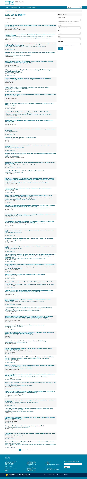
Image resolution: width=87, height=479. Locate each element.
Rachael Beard (20, 326)
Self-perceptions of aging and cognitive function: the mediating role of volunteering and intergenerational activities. (28, 70)
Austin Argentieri (21, 38)
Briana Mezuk (34, 164)
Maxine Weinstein (25, 427)
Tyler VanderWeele (13, 268)
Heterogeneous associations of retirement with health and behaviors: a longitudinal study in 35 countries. (30, 129)
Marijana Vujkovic (25, 198)
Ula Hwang (51, 284)
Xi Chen (46, 284)
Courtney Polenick (22, 310)
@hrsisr (7, 469)
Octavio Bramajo (8, 334)
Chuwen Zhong (8, 164)
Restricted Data (30, 463)
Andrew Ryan (16, 224)
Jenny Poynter (32, 198)
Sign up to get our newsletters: (71, 461)
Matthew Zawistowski (39, 301)
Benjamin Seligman (9, 147)
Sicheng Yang (19, 182)
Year (59, 36)
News (48, 462)
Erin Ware (32, 301)
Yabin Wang (7, 248)
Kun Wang (13, 232)
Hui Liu (12, 123)
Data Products (22, 7)
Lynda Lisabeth (26, 334)
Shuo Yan (7, 435)
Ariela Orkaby (21, 147)
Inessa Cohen (33, 284)
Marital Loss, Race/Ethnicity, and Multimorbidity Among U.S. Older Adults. (25, 170)
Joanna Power (30, 385)
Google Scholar (7, 30)
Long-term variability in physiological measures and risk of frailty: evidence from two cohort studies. (30, 246)
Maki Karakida (8, 172)
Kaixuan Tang (13, 240)
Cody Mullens (38, 46)
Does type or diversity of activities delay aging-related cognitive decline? (24, 426)
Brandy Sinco (22, 46)
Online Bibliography (31, 467)
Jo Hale (6, 394)
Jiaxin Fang (18, 240)
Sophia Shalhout (15, 114)
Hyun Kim (27, 224)
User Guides (29, 469)
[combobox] (64, 28)
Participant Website (31, 461)
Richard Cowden (23, 267)
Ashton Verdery (16, 275)
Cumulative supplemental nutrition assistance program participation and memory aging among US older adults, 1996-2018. (29, 409)
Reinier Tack (14, 36)
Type (59, 30)
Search (60, 48)
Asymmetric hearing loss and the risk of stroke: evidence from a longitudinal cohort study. (29, 238)
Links (48, 467)
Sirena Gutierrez (22, 208)
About (7, 7)
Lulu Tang (7, 350)
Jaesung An (13, 342)
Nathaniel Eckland (14, 435)
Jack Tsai (20, 268)
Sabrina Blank (8, 156)
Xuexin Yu (7, 411)
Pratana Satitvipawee (22, 293)
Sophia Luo (7, 301)
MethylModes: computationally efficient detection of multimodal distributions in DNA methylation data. (28, 299)
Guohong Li (28, 402)
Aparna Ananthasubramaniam (24, 164)
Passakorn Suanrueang (42, 293)
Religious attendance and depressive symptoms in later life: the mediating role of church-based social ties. (29, 121)
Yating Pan (30, 182)
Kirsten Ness (46, 198)
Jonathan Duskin (13, 38)
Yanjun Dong (8, 232)
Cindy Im (7, 198)
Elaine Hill (26, 319)
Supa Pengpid (8, 88)
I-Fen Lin (13, 215)
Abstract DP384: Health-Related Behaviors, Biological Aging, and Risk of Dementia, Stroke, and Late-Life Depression (30, 34)
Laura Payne (19, 342)
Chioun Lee (12, 427)
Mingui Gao (7, 123)
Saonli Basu (18, 199)
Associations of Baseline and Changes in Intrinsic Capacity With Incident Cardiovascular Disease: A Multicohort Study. (28, 348)
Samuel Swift (8, 258)
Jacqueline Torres (47, 208)
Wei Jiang (20, 248)
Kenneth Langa (43, 444)
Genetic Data (29, 465)
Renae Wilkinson (8, 267)
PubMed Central (12, 58)
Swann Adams (48, 114)
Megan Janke (8, 342)
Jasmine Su (20, 284)
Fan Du (39, 182)
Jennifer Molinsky (51, 267)
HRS (7, 470)
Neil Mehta (32, 334)
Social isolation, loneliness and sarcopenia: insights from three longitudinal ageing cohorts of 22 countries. (30, 400)
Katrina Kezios (13, 411)
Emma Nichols (8, 208)
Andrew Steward (18, 72)
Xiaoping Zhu (30, 350)
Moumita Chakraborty (18, 334)
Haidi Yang (21, 419)
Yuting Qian (7, 284)
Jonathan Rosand (29, 38)
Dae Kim (16, 147)
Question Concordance (31, 468)
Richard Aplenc (33, 199)
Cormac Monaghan (9, 385)
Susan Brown (8, 215)
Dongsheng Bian (34, 402)
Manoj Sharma (17, 368)
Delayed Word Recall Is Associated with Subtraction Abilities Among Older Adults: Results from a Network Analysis (30, 26)
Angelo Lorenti (12, 394)
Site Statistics (49, 468)
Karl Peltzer (14, 88)
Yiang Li (6, 97)
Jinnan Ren (7, 189)
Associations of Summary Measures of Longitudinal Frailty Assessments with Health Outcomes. (27, 145)
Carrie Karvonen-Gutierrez (27, 444)
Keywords (60, 41)
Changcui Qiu (13, 350)
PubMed (8, 49)
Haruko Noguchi (14, 131)
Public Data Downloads (31, 462)
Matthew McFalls (8, 224)
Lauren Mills (12, 198)
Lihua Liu (14, 182)
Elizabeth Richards (36, 376)
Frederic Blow (37, 310)
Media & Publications (31, 7)
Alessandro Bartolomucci (18, 55)
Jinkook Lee (40, 208)
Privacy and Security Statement (53, 469)
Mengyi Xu (12, 139)
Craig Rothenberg (41, 284)
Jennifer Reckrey (32, 319)
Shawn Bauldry (28, 376)
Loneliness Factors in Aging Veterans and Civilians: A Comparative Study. (24, 325)
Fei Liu (21, 350)
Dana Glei (7, 427)
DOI (5, 40)
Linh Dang (14, 164)
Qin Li (6, 419)
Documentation (14, 7)
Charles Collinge (8, 55)
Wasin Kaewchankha (31, 293)
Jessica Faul (29, 368)
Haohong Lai (11, 419)
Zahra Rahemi (8, 114)
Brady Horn (13, 258)
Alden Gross (18, 444)
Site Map (48, 463)
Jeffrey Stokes (15, 172)
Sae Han (7, 81)
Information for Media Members (53, 464)
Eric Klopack (7, 359)
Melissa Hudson (39, 198)
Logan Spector (12, 199)
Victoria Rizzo (19, 232)
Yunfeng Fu (25, 182)
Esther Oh (7, 46)
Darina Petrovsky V (33, 114)
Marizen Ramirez (41, 224)
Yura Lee (7, 72)
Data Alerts (49, 465)
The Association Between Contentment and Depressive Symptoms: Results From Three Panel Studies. (30, 433)
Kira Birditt (15, 310)
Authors (60, 25)
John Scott (44, 46)
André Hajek (20, 88)
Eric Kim (7, 268)
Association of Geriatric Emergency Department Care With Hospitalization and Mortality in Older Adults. (29, 282)
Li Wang (25, 350)
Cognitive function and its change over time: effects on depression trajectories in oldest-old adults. (29, 103)
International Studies (31, 470)
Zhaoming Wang (25, 199)
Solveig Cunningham (20, 394)
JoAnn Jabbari (8, 326)
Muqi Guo (7, 444)
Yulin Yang (35, 208)
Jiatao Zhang (22, 402)
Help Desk (49, 461)
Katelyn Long (31, 267)
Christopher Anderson (45, 38)
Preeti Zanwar (41, 114)
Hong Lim (7, 139)
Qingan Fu (35, 182)
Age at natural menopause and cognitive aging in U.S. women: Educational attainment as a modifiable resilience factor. (29, 442)
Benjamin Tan (42, 36)
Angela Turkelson (9, 310)
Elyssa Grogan (27, 284)
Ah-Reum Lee (29, 208)
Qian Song (20, 172)
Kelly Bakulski (26, 301)
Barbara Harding (20, 258)
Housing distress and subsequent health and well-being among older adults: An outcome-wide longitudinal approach (30, 265)
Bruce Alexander (33, 224)
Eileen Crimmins (14, 359)
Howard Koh (37, 267)
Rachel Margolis (8, 275)
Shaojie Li (23, 240)
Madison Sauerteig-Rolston (11, 376)
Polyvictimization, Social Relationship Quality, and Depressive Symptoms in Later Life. (28, 188)
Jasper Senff (19, 36)
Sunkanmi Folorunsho (10, 64)
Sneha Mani (12, 444)
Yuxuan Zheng (8, 28)
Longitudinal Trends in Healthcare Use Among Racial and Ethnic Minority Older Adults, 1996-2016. (29, 230)
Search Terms (61, 17)
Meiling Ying (46, 319)
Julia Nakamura (16, 267)
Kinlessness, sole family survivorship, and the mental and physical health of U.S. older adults (30, 214)
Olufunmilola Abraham (20, 64)
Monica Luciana (27, 55)
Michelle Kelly (23, 385)
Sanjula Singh (37, 38)
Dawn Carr (11, 81)
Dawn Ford (23, 368)
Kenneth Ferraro (14, 189)
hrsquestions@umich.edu (11, 467)
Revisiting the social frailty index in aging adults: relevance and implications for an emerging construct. (30, 53)
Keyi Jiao (17, 402)
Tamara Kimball (26, 36)
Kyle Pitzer (13, 326)
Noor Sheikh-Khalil (14, 46)
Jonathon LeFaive (14, 301)
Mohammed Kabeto (9, 368)
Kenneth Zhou (18, 139)
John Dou (21, 301)
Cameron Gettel (14, 284)
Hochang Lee (20, 319)
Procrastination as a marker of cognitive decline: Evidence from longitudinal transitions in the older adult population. (30, 383)
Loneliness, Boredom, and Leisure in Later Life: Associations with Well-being (25, 341)
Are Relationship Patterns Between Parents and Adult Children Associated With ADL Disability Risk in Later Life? (30, 374)
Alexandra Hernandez (30, 46)
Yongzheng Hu (14, 248)
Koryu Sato (7, 131)
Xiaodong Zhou (45, 182)
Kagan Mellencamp (28, 215)
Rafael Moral (17, 385)
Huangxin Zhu (8, 182)
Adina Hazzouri (42, 258)
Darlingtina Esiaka (30, 64)
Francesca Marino (19, 215)
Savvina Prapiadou (34, 36)
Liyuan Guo (25, 342)
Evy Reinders (8, 36)
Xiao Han (7, 402)
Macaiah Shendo (28, 258)
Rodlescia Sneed (15, 156)
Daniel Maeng (14, 319)
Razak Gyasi (25, 88)
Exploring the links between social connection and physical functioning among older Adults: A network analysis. (30, 162)
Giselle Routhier (39, 319)
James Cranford (30, 310)
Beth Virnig (21, 224)
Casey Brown (18, 427)
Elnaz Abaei (7, 105)
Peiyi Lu (18, 411)
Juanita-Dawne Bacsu (24, 114)
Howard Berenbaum (22, 435)
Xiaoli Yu (18, 350)
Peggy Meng (18, 198)
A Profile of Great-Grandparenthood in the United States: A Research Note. (25, 274)
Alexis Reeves (37, 444)
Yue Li (51, 319)
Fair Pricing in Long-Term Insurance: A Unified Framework (20, 137)
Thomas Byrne (43, 267)
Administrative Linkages (32, 464)
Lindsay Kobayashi (51, 444)
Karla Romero (15, 208)
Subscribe (67, 467)
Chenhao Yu (12, 402)
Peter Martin (13, 105)
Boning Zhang (15, 28)
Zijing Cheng (7, 319)
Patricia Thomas (21, 376)
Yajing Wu (7, 240)
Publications (8, 11)
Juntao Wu (16, 419)
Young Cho (11, 72)
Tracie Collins (36, 258)
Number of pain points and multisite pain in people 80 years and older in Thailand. (27, 87)
